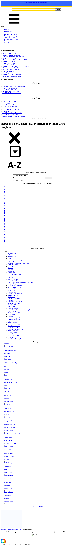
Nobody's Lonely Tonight (15, 293)
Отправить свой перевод (11, 41)
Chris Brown (8, 388)
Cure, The (7, 356)
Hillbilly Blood (12, 272)
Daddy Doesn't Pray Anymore (16, 260)
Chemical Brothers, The (11, 382)
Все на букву (38, 506)
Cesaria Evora (8, 488)
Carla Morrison (8, 440)
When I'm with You (13, 327)
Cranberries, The (9, 347)
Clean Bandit (8, 392)
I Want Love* (12, 276)
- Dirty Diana (11, 68)
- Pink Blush (9, 108)
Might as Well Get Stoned (15, 287)
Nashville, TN (12, 292)
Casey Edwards (8, 492)
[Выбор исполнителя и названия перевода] (14, 143)
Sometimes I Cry (12, 305)
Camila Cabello (8, 430)
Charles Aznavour (9, 411)
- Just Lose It (9, 71)
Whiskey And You (13, 330)
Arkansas (10, 255)
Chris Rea (7, 376)
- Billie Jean (11, 55)
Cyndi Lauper (8, 482)
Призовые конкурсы (10, 34)
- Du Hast (9, 65)
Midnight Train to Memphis (15, 285)
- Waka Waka (15, 60)
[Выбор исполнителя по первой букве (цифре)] (14, 171)
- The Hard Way (13, 56)
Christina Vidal (8, 501)
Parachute (10, 300)
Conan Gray (7, 498)
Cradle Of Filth (8, 475)
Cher (5, 385)
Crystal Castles (8, 472)
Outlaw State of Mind (14, 298)
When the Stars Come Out (15, 329)
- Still (12, 113)
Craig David (7, 408)
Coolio (6, 372)
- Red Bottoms (9, 101)
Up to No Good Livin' (14, 319)
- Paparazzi (9, 73)
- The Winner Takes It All (12, 76)
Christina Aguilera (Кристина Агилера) (15, 363)
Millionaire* (11, 289)
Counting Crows (9, 456)
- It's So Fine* (11, 91)
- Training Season (11, 69)
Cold (9, 258)
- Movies (9, 105)
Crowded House (9, 479)
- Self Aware (10, 58)
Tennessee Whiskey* (14, 308)
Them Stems (11, 314)
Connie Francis (8, 405)
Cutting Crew (8, 437)
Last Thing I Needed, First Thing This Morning (21, 282)
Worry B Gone (12, 337)
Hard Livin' (11, 271)
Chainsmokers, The (9, 427)
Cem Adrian (7, 495)
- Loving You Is (9, 88)
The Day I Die (12, 311)
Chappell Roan (8, 401)
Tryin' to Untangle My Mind (16, 318)
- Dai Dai (12, 53)
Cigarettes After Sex (10, 350)
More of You (11, 290)
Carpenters (7, 485)
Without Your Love (13, 335)
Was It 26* (11, 321)
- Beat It (10, 61)
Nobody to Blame (13, 295)
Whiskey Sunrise (12, 332)
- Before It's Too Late (13, 116)
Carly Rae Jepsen (9, 463)
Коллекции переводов (11, 39)
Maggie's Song (12, 284)
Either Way (11, 266)
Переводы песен (13, 529)
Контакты (7, 44)
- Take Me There (9, 63)
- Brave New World (11, 93)
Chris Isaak (7, 359)
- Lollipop (7, 103)
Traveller (10, 316)
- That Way (9, 89)
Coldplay (6, 343)
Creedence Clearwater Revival (12, 434)
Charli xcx (7, 369)
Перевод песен (8, 31)
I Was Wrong (11, 277)
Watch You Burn (12, 322)
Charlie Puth (7, 395)
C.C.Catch (7, 417)
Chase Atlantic (8, 366)
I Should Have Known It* (15, 274)
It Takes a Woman (13, 279)
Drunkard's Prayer (13, 264)
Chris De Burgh (8, 453)
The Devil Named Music (15, 313)
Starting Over (11, 306)
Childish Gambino (9, 424)
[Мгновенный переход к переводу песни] (14, 157)
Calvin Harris (8, 379)
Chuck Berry (8, 466)
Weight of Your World (14, 324)
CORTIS (6, 469)
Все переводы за (37, 118)
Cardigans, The (8, 421)
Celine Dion (7, 353)
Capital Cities (8, 450)
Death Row (11, 261)
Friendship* (11, 269)
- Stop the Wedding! (9, 106)
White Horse (11, 334)
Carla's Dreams (8, 446)
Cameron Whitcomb (10, 443)
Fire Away (11, 268)
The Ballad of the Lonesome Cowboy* (19, 310)
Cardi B (6, 414)
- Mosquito (6, 111)
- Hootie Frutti (10, 114)
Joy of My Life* (12, 281)
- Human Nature (12, 74)
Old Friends (11, 297)
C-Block (6, 459)
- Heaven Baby (13, 86)
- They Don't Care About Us (16, 66)
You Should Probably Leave (16, 339)
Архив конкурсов (9, 37)
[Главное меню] (14, 25)
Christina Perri (8, 398)
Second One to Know (14, 303)
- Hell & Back (11, 109)
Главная (6, 29)
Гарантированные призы (11, 36)
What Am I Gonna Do (14, 326)
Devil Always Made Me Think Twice (18, 263)
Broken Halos (12, 256)
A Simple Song (12, 253)
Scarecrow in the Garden (15, 301)
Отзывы (6, 42)
